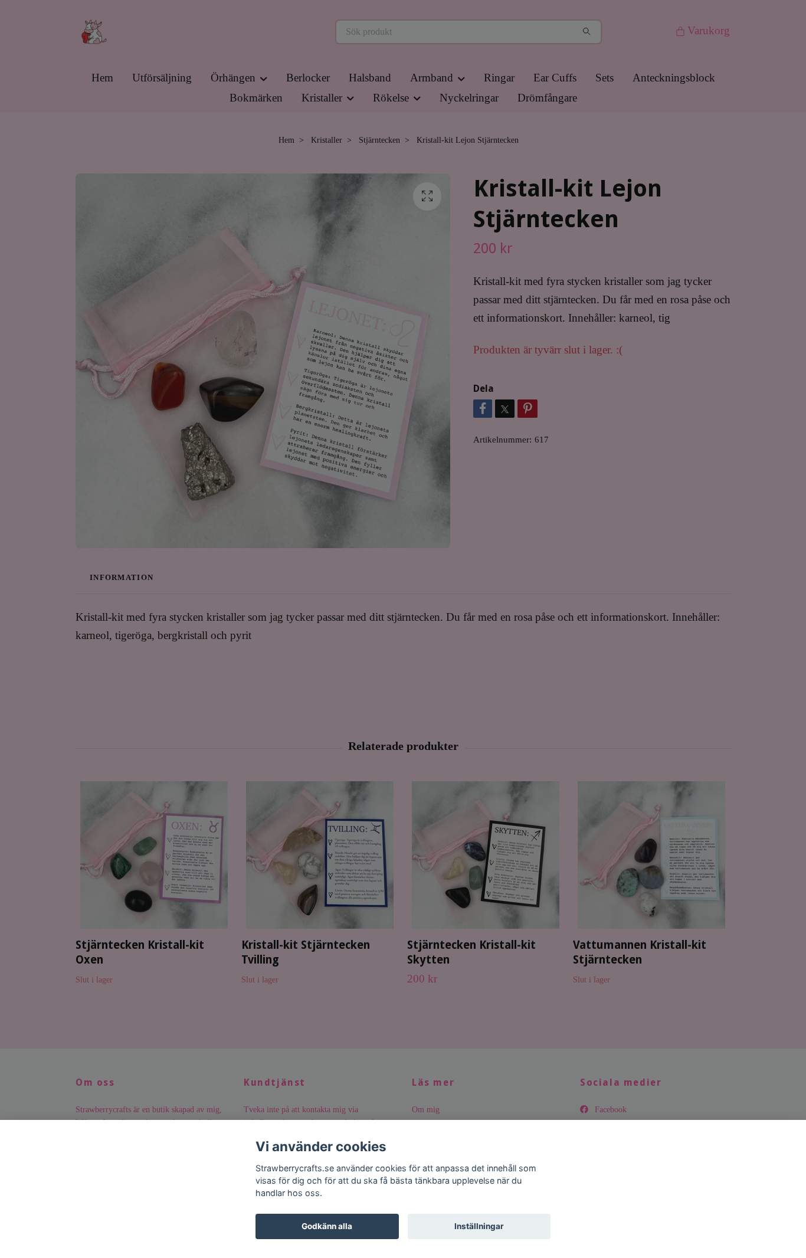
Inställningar (479, 1226)
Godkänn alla (327, 1226)
